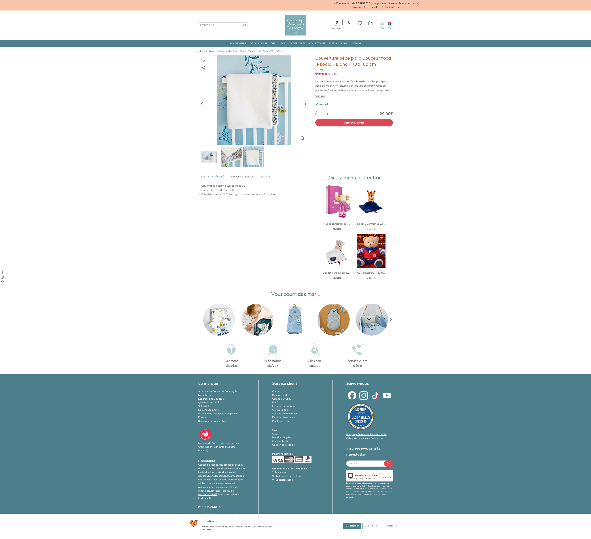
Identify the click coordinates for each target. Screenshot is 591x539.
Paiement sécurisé (282, 454)
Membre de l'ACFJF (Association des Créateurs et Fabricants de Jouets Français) (218, 446)
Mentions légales (282, 437)
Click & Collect (280, 410)
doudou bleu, (226, 479)
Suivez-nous (357, 383)
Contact (276, 391)
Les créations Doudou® (211, 399)
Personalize (392, 525)
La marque (208, 383)
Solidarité (203, 406)
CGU (275, 433)
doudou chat (229, 472)
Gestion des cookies (283, 445)
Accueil (212, 51)
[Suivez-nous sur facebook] (2, 272)
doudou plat (213, 468)
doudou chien (205, 476)
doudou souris (213, 472)
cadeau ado (230, 483)
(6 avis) (334, 74)
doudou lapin (226, 465)
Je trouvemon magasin (337, 27)
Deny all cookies (373, 525)
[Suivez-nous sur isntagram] (2, 277)
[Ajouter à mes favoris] (203, 60)
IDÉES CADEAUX (338, 43)
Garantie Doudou (281, 399)
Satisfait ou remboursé (285, 413)
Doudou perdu (280, 395)
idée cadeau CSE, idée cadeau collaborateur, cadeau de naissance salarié (218, 490)
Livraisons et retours (283, 406)
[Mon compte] (349, 23)
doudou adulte (215, 483)
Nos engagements (208, 410)
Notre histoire (206, 395)
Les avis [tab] (266, 176)
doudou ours (228, 468)
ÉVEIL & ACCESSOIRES (293, 43)
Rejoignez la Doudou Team (213, 421)
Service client (284, 383)
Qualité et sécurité (208, 402)
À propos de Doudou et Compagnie (217, 391)
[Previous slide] (202, 104)
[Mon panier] (370, 23)
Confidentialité (280, 441)
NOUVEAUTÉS (238, 43)
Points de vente (281, 421)
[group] (219, 320)
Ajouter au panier (354, 122)
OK (388, 463)
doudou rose (211, 479)
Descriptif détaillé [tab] (212, 176)
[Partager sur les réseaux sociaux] (203, 68)
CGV (274, 430)
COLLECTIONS (317, 43)
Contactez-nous (284, 479)
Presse (202, 417)
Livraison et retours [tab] (242, 176)
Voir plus (320, 96)
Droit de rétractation (283, 417)
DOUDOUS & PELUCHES (263, 43)
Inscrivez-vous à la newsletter (363, 451)
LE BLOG (356, 43)
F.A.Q (275, 402)
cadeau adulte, (206, 487)
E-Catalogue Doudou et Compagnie (218, 413)
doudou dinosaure (224, 476)
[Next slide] (305, 104)
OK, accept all (352, 525)
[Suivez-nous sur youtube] (2, 281)
